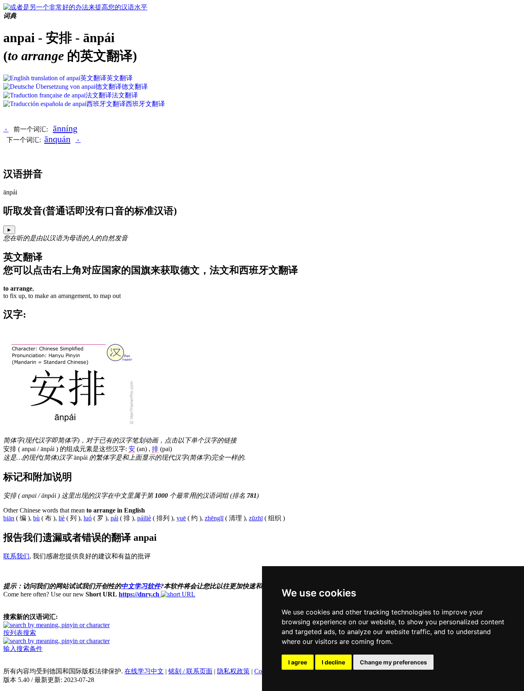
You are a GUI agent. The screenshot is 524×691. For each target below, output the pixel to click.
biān (8, 518)
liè (62, 518)
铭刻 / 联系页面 (190, 671)
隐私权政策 (233, 671)
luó (88, 518)
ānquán (57, 139)
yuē (181, 518)
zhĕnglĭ (214, 518)
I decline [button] (333, 662)
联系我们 (16, 556)
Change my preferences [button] (393, 662)
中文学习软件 (140, 586)
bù (36, 518)
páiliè (144, 518)
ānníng (65, 128)
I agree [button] (297, 662)
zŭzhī (256, 518)
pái (114, 518)
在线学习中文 (144, 671)
